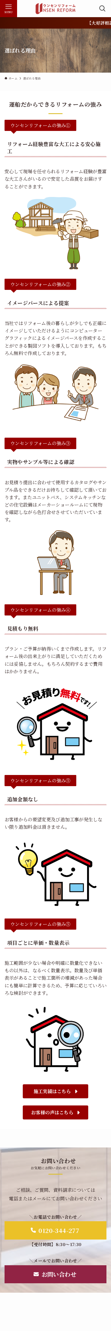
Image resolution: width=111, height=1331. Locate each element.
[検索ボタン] (102, 8)
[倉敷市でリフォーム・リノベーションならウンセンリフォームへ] (55, 8)
